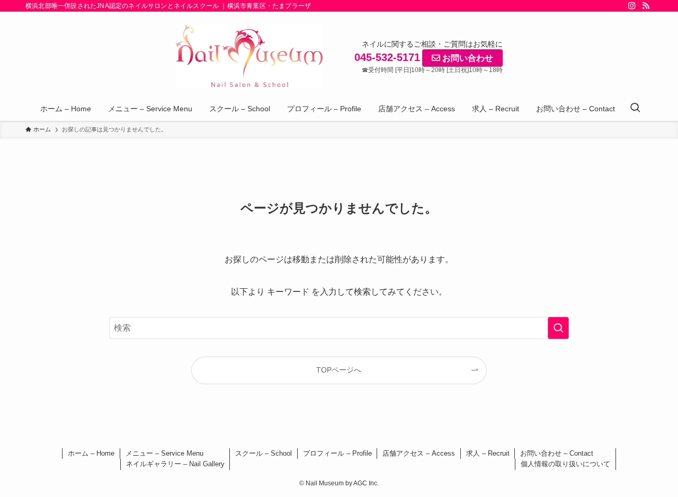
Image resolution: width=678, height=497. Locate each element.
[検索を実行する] (558, 328)
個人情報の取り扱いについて (565, 464)
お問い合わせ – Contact (556, 453)
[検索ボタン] (635, 108)
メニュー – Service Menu (164, 453)
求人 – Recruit (488, 453)
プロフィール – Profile (337, 453)
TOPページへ (338, 370)
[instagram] (632, 6)
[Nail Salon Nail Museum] (249, 56)
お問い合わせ (466, 58)
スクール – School (263, 453)
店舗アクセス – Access (418, 453)
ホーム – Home (91, 453)
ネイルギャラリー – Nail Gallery (175, 464)
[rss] (646, 6)
